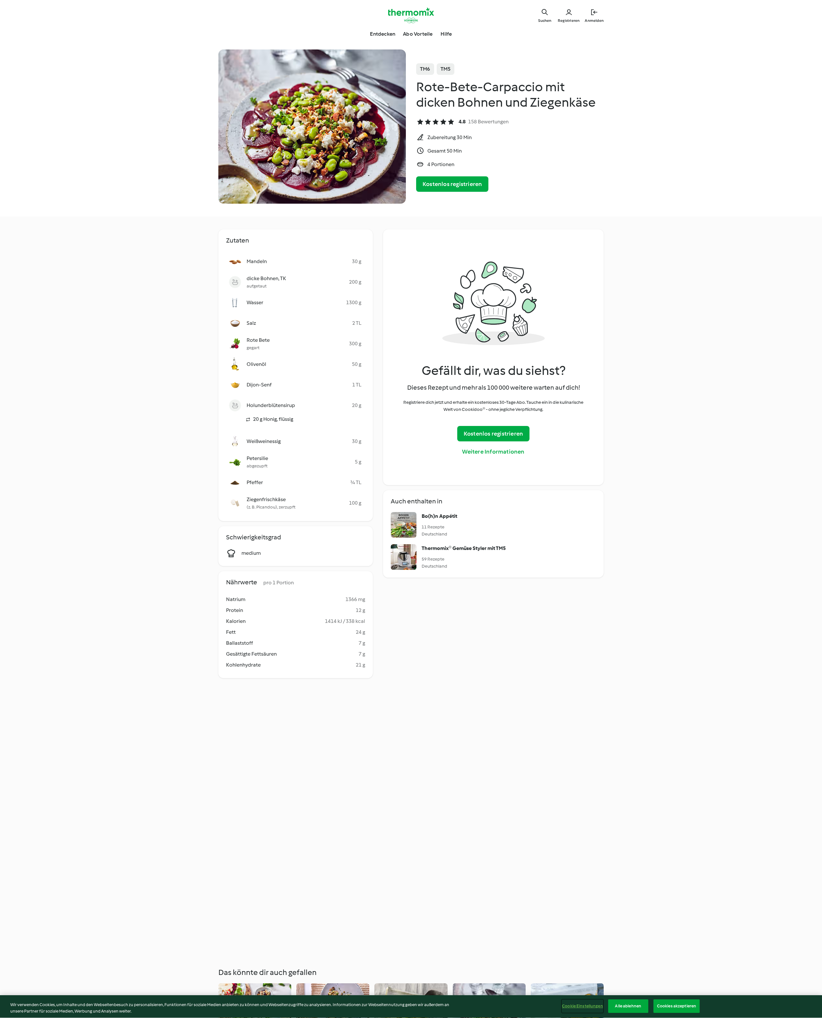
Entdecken (382, 34)
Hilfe (446, 34)
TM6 (425, 69)
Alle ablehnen (628, 1006)
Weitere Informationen (493, 451)
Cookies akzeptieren (676, 1006)
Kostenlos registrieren (452, 184)
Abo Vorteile (418, 34)
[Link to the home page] (411, 15)
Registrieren (569, 20)
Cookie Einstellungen (582, 1006)
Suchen (544, 20)
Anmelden (594, 20)
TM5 (446, 69)
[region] (411, 1006)
